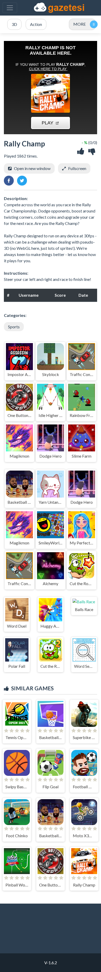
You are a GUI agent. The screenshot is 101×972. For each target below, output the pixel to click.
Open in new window (32, 168)
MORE (79, 24)
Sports (14, 326)
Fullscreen (77, 168)
